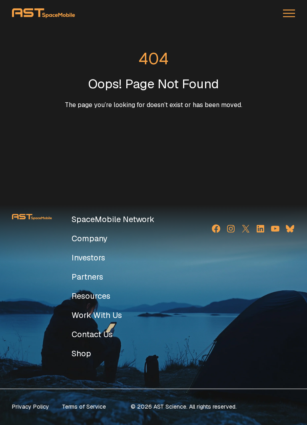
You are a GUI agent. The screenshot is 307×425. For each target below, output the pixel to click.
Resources (91, 296)
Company (90, 238)
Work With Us (97, 315)
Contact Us (92, 334)
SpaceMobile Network (113, 219)
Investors (88, 257)
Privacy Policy (30, 406)
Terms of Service (84, 406)
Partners (87, 277)
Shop (81, 353)
